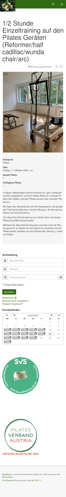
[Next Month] (51, 315)
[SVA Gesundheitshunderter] (20, 375)
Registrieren (8, 297)
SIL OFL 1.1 (36, 480)
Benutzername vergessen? (15, 300)
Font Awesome (8, 480)
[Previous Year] (6, 315)
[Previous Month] (14, 315)
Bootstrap (6, 474)
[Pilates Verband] (20, 436)
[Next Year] (59, 315)
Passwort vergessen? (12, 303)
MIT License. (7, 477)
